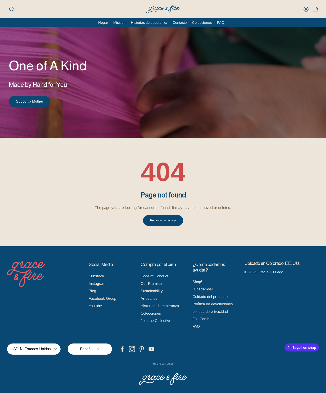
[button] (35, 9)
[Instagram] (132, 349)
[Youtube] (151, 349)
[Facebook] (122, 349)
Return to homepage (163, 220)
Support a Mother (29, 101)
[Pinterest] (142, 349)
